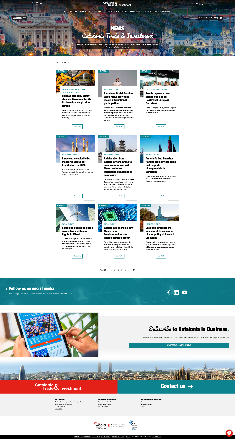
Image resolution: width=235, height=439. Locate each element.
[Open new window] (229, 433)
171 (129, 271)
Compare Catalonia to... (60, 406)
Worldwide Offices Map (146, 404)
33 (119, 271)
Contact (195, 4)
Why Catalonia (70, 11)
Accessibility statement (118, 437)
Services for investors (116, 11)
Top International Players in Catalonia (63, 404)
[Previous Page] (103, 270)
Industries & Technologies (91, 11)
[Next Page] (133, 270)
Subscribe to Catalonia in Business (179, 345)
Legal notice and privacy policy (82, 437)
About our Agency (145, 402)
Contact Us (143, 406)
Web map (128, 437)
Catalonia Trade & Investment (158, 11)
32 (115, 271)
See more (78, 127)
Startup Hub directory (103, 406)
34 (122, 271)
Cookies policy (96, 437)
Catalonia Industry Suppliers (104, 404)
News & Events (135, 11)
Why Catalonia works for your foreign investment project (68, 402)
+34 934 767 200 (156, 437)
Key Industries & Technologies (105, 402)
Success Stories (58, 409)
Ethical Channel (105, 437)
